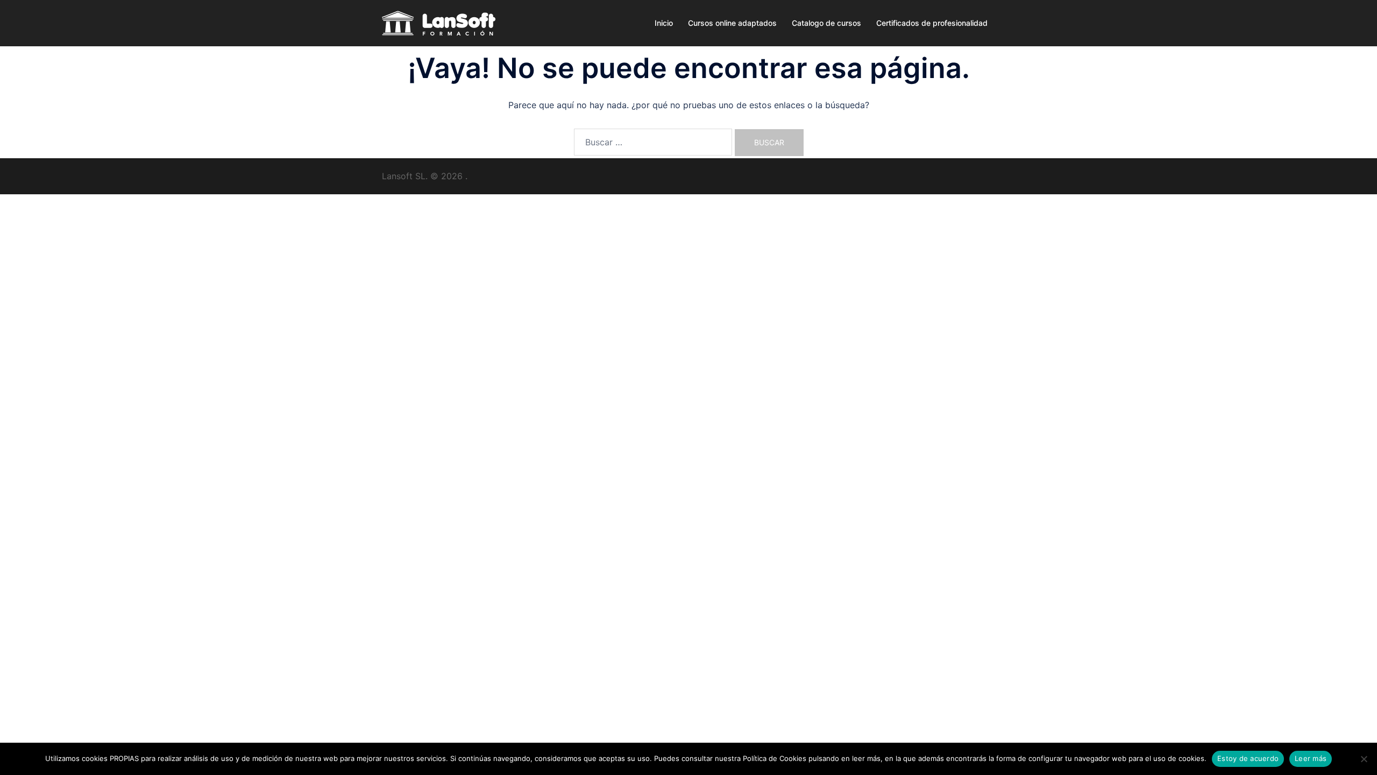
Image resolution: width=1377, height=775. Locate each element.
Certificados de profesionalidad (932, 22)
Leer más (1310, 758)
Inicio (664, 22)
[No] (1363, 758)
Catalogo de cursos (826, 22)
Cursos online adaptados (732, 22)
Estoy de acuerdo (1248, 758)
